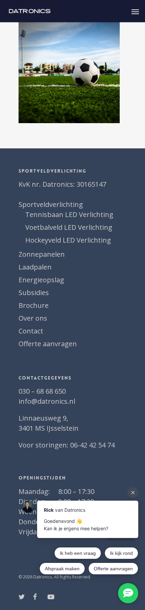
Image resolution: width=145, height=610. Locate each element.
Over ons (33, 318)
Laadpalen (35, 267)
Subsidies (34, 292)
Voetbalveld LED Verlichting (68, 227)
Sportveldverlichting (51, 204)
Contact (31, 330)
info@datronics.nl (47, 401)
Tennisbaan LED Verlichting (69, 214)
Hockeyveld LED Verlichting (68, 240)
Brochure (34, 305)
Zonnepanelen (42, 254)
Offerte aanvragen (48, 343)
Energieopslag (41, 279)
